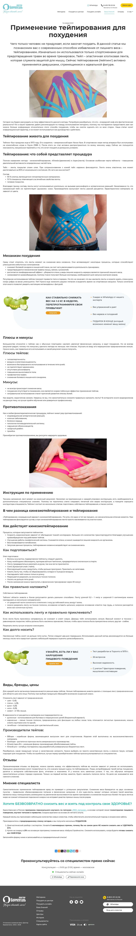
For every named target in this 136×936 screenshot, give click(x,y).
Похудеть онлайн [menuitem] (44, 904)
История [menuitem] (40, 918)
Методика (61, 12)
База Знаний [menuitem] (42, 907)
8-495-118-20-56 (110, 6)
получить (53, 313)
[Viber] (65, 851)
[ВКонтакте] (56, 851)
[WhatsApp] (68, 851)
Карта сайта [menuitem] (41, 924)
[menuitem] (61, 12)
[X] (62, 851)
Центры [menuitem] (39, 914)
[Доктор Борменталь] (12, 8)
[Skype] (71, 851)
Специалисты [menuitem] (42, 921)
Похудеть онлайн (94, 12)
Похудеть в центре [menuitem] (44, 901)
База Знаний (109, 12)
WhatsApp (93, 5)
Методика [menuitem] (40, 897)
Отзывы (121, 12)
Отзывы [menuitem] (39, 911)
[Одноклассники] (59, 851)
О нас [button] (129, 12)
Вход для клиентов (114, 910)
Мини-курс (126, 5)
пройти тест (54, 664)
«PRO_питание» (79, 810)
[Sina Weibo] (77, 851)
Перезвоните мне (76, 877)
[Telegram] (74, 851)
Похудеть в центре (76, 12)
